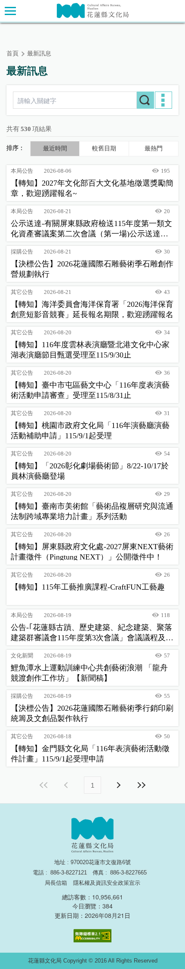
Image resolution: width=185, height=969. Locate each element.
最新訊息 (39, 53)
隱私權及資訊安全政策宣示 (106, 883)
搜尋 (145, 100)
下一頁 (117, 785)
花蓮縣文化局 (92, 10)
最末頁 (141, 785)
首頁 (12, 53)
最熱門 (154, 148)
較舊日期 (104, 148)
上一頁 (67, 785)
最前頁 (43, 785)
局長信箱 (56, 883)
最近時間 (55, 148)
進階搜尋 (163, 100)
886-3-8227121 (68, 872)
